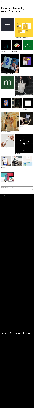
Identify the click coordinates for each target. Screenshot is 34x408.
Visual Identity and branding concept (18, 153)
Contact (20, 1)
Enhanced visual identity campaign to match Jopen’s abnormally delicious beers (16, 51)
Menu (32, 1)
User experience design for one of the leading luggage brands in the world (21, 37)
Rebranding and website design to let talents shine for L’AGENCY (7, 131)
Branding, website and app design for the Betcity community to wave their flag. (5, 51)
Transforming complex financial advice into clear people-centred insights (5, 167)
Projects (14, 1)
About (18, 1)
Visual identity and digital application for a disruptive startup (20, 95)
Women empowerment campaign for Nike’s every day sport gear (7, 73)
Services (16, 1)
